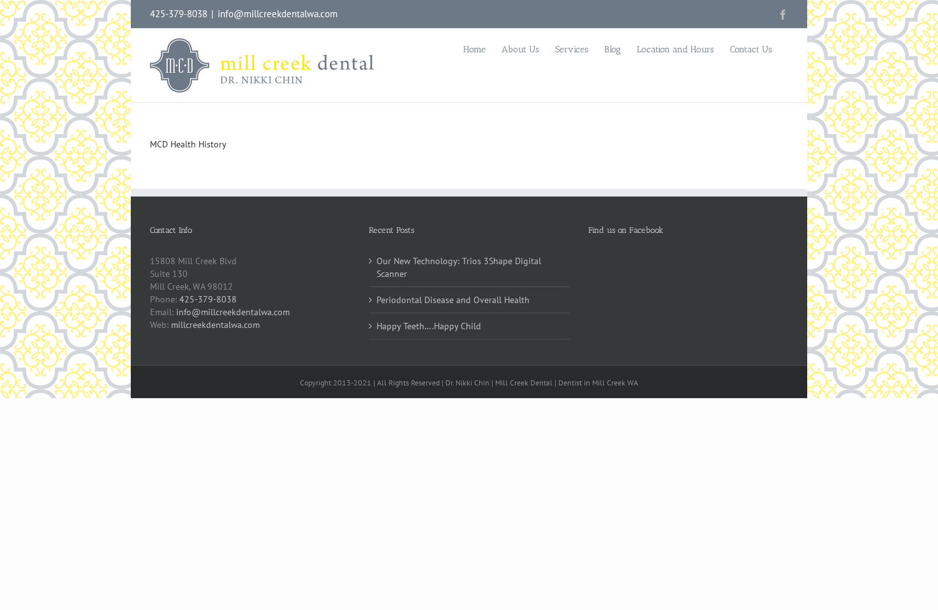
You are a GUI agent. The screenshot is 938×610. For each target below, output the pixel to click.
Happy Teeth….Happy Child (428, 326)
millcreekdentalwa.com (215, 325)
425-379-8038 (208, 299)
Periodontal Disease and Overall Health (453, 300)
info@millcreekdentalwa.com (278, 14)
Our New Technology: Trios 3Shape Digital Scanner (458, 267)
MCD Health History (188, 144)
